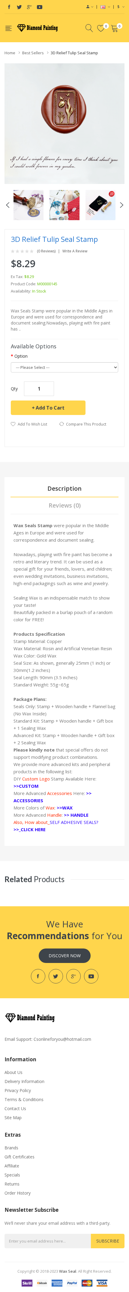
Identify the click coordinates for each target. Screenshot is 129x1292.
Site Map (13, 1117)
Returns (12, 1184)
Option (21, 356)
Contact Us (15, 1108)
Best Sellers (33, 52)
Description (64, 488)
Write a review (74, 251)
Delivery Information (24, 1081)
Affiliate (11, 1166)
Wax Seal (67, 1271)
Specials (12, 1175)
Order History (17, 1193)
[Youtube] (39, 6)
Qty (14, 388)
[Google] (29, 6)
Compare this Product (86, 424)
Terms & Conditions (24, 1099)
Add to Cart (50, 407)
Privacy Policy (17, 1090)
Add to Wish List (32, 424)
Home (9, 52)
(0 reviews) (46, 251)
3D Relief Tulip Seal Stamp (74, 52)
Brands (11, 1148)
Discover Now (65, 955)
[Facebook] (9, 6)
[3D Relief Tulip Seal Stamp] (29, 204)
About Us (13, 1072)
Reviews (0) (65, 505)
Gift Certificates (19, 1157)
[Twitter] (19, 6)
